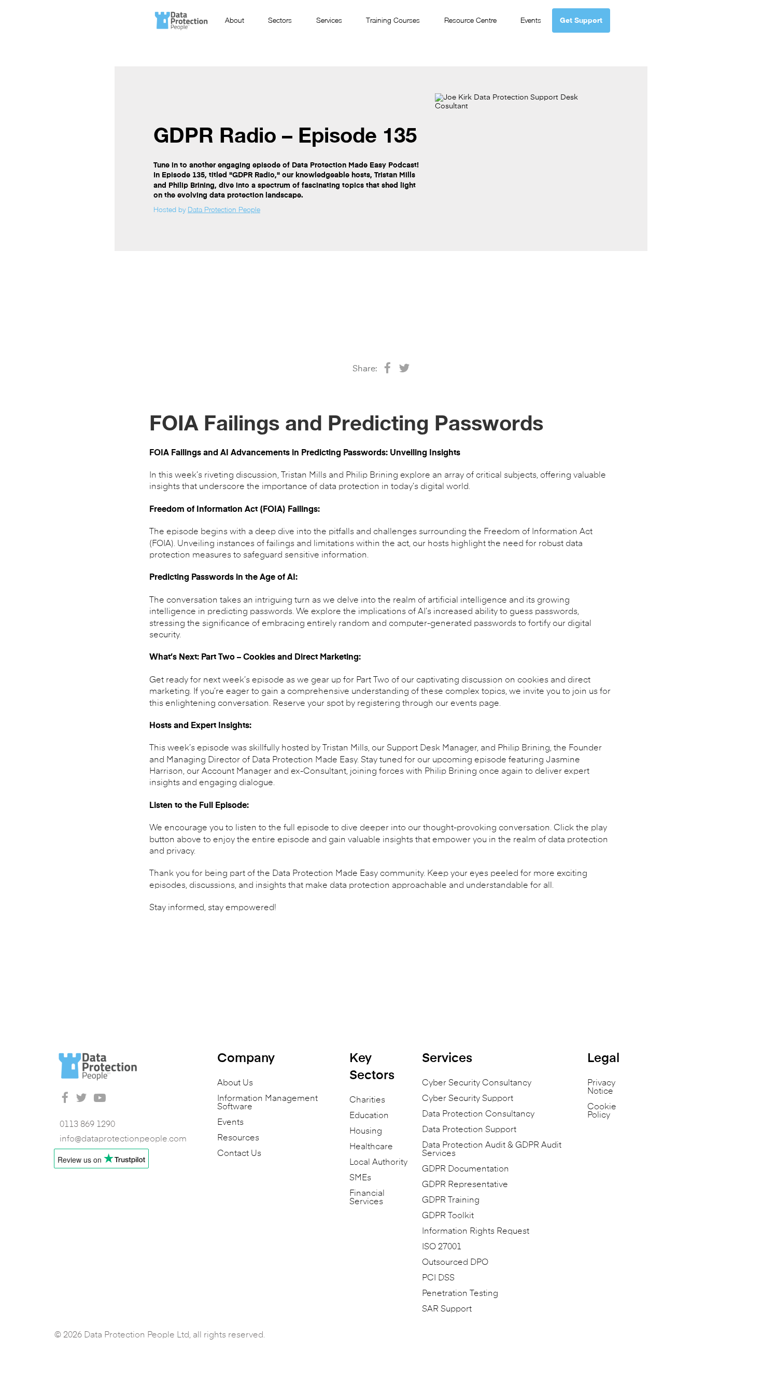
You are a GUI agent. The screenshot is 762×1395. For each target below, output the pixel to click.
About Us (235, 1083)
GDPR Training (450, 1200)
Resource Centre (470, 20)
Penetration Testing (460, 1294)
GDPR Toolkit (448, 1216)
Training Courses (393, 20)
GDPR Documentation (465, 1169)
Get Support (581, 20)
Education (369, 1116)
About (234, 20)
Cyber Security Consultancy (476, 1083)
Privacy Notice (601, 1087)
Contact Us (239, 1154)
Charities (367, 1100)
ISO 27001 (441, 1247)
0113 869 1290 (87, 1125)
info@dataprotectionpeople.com (123, 1139)
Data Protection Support (469, 1130)
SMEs (360, 1178)
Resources (238, 1138)
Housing (365, 1131)
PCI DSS (438, 1278)
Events (530, 20)
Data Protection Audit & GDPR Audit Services (491, 1149)
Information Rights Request (475, 1231)
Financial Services (367, 1198)
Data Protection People (224, 209)
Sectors (280, 20)
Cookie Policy (601, 1111)
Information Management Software (267, 1103)
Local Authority (378, 1163)
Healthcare (371, 1147)
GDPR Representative (465, 1185)
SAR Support (447, 1309)
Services (329, 20)
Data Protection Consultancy (478, 1114)
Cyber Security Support (467, 1099)
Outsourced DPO (455, 1263)
